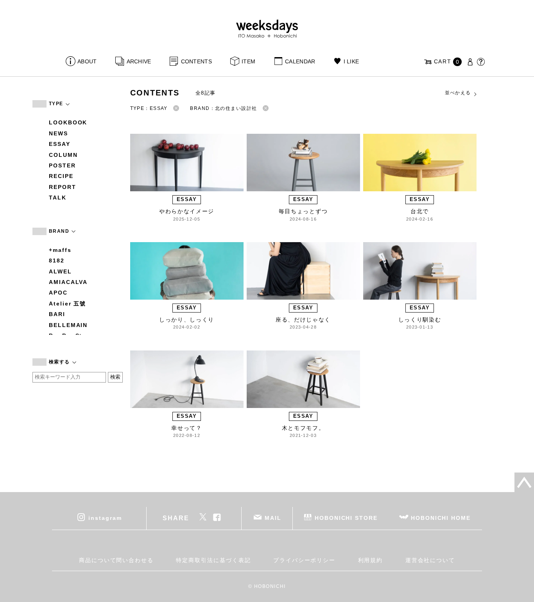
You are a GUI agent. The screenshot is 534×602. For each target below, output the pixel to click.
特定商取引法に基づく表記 (213, 560)
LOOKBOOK (68, 122)
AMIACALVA (68, 282)
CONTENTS (196, 61)
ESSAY (59, 144)
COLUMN (63, 155)
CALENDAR (300, 61)
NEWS (58, 133)
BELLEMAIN (68, 325)
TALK (57, 197)
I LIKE (351, 61)
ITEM (248, 61)
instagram (105, 518)
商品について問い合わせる (116, 560)
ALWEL (60, 271)
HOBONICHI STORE (346, 518)
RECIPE (61, 176)
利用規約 (370, 560)
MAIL (273, 518)
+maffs (60, 250)
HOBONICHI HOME (441, 518)
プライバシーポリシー (304, 560)
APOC (58, 292)
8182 (57, 260)
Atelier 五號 (67, 303)
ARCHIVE (139, 61)
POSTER (62, 165)
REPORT (62, 187)
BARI (57, 314)
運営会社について (430, 560)
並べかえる (458, 92)
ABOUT (87, 61)
